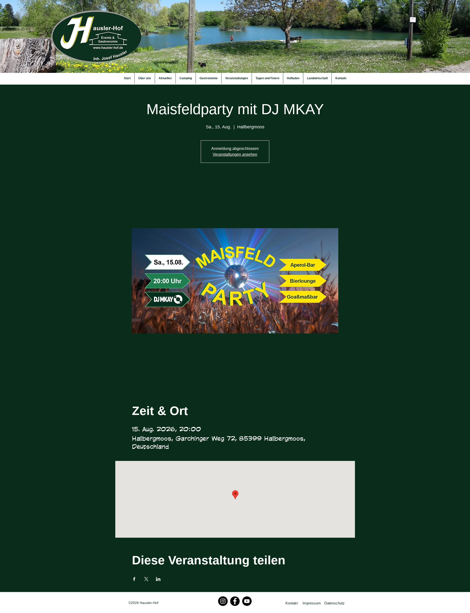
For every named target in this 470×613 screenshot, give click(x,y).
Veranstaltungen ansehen (235, 154)
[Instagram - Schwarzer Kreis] (223, 601)
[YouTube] (247, 601)
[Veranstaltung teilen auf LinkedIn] (158, 579)
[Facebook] (235, 601)
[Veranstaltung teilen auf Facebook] (134, 579)
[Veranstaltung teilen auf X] (146, 579)
